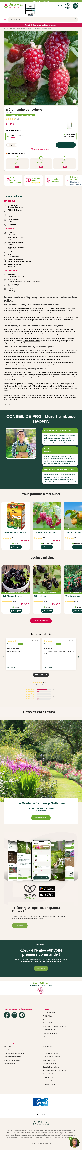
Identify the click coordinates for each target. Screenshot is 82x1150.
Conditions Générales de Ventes (14, 1053)
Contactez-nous (48, 1077)
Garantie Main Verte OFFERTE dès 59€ (41, 1)
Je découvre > (20, 925)
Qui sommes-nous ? (49, 1012)
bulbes (73, 1130)
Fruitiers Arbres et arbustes (31, 341)
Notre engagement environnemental (54, 1026)
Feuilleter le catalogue (50, 1074)
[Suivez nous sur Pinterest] (22, 1015)
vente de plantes (35, 1130)
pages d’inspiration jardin (57, 1135)
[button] (11, 119)
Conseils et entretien (49, 1084)
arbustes (9, 1132)
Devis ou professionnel (50, 1081)
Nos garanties (47, 1046)
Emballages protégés (50, 1033)
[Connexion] (67, 6)
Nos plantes (47, 1019)
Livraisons (46, 1050)
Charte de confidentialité (12, 1060)
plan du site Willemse (40, 1139)
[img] (11, 641)
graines (69, 1130)
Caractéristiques (13, 196)
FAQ (44, 1036)
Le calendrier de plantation (51, 1057)
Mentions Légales (10, 1063)
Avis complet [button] (11, 667)
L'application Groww (49, 1060)
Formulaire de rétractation (12, 1057)
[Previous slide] (3, 657)
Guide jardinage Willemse (51, 1067)
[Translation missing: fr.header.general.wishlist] (60, 6)
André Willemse (48, 1016)
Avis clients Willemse (50, 1023)
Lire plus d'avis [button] (41, 675)
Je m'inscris (41, 968)
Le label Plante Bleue (50, 1030)
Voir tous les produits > (41, 620)
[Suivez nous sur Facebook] (7, 1015)
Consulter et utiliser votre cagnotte (15, 1050)
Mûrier (57, 331)
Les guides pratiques (49, 1063)
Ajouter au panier (15, 547)
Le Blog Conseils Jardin (50, 1053)
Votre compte (8, 1046)
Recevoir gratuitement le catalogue (54, 1070)
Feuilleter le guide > (41, 817)
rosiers (14, 1132)
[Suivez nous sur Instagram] (15, 1015)
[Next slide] (78, 657)
